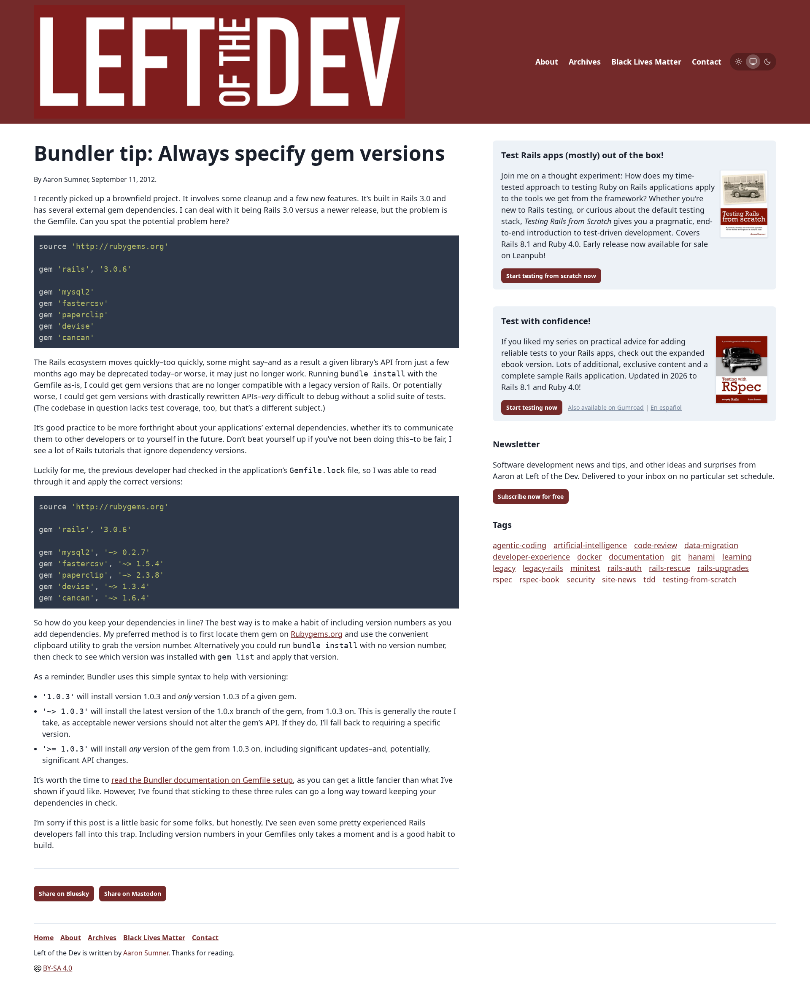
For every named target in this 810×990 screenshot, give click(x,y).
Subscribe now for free (531, 496)
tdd (649, 579)
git (676, 557)
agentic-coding (519, 545)
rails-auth (625, 568)
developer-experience (531, 557)
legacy (504, 568)
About (546, 62)
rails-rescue (669, 568)
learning (737, 557)
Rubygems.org (317, 634)
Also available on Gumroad (606, 407)
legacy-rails (543, 568)
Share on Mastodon (132, 894)
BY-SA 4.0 (57, 968)
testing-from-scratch (700, 579)
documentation (636, 557)
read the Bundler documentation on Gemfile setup (202, 780)
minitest (585, 568)
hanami (701, 557)
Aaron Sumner (145, 953)
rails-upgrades (723, 568)
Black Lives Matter (646, 62)
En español (666, 407)
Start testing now (531, 407)
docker (589, 557)
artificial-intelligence (590, 545)
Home (44, 937)
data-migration (711, 545)
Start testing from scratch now (551, 276)
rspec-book (539, 579)
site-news (619, 579)
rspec (502, 579)
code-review (655, 545)
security (581, 579)
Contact (706, 62)
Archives (585, 62)
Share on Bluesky (64, 894)
